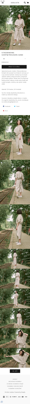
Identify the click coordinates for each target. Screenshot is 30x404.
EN (3, 1)
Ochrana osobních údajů (15, 384)
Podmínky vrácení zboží (15, 386)
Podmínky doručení (15, 388)
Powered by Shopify (19, 392)
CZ (1, 1)
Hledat (15, 379)
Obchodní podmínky (15, 381)
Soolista (15, 3)
